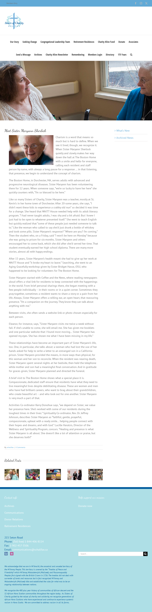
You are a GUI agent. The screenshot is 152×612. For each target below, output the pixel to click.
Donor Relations (13, 519)
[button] (131, 54)
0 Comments (20, 447)
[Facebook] (6, 553)
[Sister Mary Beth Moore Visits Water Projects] (32, 470)
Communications (14, 512)
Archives (9, 506)
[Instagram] (11, 553)
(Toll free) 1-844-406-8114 (28, 541)
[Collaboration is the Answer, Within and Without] (74, 470)
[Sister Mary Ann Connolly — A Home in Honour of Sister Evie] (11, 470)
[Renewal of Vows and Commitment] (95, 470)
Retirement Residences (17, 526)
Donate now (85, 506)
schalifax (10, 447)
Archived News (124, 137)
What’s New (123, 130)
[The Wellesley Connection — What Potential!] (53, 470)
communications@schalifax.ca (30, 549)
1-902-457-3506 (19, 545)
